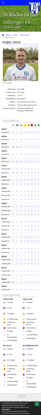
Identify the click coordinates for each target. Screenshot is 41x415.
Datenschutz (6, 409)
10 (13, 173)
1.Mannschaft (24, 35)
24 (27, 302)
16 (17, 147)
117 (27, 354)
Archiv (15, 35)
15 (13, 140)
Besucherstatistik (7, 401)
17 (13, 161)
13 (17, 173)
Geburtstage (35, 401)
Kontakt (17, 401)
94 (8, 349)
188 (27, 349)
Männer (8, 35)
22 (17, 161)
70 (8, 302)
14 (13, 147)
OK (37, 404)
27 (13, 289)
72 (27, 360)
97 (8, 354)
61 (8, 360)
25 (8, 319)
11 (21, 147)
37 (27, 366)
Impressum (25, 401)
